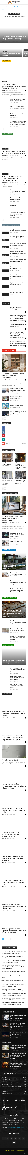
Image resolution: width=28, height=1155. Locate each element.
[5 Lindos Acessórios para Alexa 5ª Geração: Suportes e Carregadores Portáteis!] (5, 1034)
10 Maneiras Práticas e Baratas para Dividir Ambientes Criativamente (13, 376)
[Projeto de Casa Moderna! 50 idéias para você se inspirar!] (14, 561)
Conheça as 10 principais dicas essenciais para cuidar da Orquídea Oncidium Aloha (18, 317)
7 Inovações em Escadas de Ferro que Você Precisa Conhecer (17, 214)
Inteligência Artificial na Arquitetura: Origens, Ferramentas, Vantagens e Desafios (14, 86)
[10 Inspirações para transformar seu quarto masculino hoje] (14, 30)
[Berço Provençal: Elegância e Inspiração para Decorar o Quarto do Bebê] (14, 800)
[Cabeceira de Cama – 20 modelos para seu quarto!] (5, 630)
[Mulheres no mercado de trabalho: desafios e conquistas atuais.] (5, 269)
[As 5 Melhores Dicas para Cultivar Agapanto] (5, 309)
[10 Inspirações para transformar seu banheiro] (11, 50)
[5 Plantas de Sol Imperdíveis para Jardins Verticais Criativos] (5, 343)
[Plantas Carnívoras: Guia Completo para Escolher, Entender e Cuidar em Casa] (14, 776)
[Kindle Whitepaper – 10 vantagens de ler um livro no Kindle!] (5, 670)
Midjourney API (5, 1002)
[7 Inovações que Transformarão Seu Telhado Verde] (5, 191)
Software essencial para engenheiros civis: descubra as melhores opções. (18, 253)
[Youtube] (3, 10)
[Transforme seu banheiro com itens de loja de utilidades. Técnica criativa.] (5, 1047)
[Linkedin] (11, 1138)
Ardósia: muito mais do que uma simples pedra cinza (20, 482)
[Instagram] (6, 6)
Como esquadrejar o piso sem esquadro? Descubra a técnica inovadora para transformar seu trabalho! (12, 612)
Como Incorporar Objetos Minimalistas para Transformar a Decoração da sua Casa (13, 762)
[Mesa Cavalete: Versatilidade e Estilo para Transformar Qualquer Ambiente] (14, 703)
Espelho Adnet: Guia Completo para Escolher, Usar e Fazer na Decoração (12, 858)
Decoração (4, 51)
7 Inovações (13, 205)
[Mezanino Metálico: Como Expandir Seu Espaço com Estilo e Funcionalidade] (14, 896)
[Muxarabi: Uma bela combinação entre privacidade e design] (5, 582)
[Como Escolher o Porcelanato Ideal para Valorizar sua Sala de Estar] (14, 872)
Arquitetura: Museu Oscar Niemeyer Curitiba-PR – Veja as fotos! (14, 661)
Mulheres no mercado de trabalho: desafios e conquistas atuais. (16, 268)
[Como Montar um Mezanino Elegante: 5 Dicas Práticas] (7, 457)
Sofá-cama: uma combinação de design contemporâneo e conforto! (17, 638)
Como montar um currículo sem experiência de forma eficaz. (17, 292)
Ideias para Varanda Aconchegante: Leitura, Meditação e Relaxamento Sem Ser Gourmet (20, 465)
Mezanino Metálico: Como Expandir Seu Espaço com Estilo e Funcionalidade (14, 907)
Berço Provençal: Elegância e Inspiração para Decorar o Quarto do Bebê (13, 810)
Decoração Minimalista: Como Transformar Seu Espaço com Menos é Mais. (18, 574)
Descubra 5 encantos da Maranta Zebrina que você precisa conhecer (17, 334)
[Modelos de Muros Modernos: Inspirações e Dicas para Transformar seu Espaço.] (5, 590)
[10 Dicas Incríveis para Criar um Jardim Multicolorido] (5, 326)
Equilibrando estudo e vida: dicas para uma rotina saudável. (17, 284)
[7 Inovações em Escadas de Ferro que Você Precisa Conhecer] (5, 214)
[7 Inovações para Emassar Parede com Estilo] (5, 199)
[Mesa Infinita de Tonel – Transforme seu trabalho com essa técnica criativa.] (5, 1065)
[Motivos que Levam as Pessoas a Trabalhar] (5, 115)
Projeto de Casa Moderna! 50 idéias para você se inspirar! (14, 565)
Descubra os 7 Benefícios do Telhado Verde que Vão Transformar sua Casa (12, 178)
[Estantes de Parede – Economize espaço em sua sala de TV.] (5, 622)
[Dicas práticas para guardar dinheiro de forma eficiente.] (5, 238)
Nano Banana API (6, 998)
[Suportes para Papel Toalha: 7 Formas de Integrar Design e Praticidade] (7, 475)
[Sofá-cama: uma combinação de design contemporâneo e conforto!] (5, 638)
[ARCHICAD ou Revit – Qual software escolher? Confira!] (5, 543)
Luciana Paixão (5, 90)
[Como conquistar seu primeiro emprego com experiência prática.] (5, 245)
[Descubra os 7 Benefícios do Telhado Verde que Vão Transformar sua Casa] (14, 168)
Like (25, 428)
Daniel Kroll (4, 717)
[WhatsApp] (21, 6)
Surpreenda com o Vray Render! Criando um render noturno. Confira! (17, 535)
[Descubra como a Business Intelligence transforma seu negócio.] (5, 390)
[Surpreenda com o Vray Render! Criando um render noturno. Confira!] (5, 535)
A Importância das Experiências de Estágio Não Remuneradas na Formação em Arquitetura (18, 123)
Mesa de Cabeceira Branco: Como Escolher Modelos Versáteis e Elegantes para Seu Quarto (14, 738)
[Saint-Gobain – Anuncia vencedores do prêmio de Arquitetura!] (5, 686)
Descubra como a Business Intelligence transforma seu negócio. (17, 390)
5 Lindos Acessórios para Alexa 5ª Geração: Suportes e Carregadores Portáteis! (18, 1034)
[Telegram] (14, 6)
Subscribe (24, 443)
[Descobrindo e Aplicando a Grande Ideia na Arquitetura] (5, 108)
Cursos (3, 513)
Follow (24, 432)
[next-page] (5, 129)
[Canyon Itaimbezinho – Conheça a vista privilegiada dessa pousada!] (5, 678)
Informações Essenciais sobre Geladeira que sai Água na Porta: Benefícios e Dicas (18, 1017)
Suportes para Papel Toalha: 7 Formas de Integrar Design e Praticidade (7, 482)
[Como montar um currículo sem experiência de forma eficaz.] (5, 293)
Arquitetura (4, 81)
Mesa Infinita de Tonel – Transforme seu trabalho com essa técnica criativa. (18, 1065)
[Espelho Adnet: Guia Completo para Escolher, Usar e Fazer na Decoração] (14, 848)
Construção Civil (5, 148)
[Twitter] (17, 6)
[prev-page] (3, 129)
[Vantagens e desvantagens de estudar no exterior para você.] (5, 231)
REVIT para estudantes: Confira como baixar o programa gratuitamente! (13, 518)
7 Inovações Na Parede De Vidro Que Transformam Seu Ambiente (13, 152)
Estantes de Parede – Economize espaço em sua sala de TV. (18, 622)
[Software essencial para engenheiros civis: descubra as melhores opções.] (5, 253)
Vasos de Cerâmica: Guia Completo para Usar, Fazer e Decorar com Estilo (12, 834)
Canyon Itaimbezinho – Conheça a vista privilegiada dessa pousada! (17, 678)
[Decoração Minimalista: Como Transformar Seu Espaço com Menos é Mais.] (5, 574)
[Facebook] (3, 6)
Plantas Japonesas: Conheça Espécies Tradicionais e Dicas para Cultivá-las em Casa (14, 931)
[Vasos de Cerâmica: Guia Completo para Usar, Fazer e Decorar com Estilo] (14, 824)
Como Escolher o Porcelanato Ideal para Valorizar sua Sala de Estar (13, 882)
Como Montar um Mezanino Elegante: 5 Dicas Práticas (7, 464)
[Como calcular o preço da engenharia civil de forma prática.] (5, 277)
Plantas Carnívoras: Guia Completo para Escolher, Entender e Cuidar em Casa (14, 786)
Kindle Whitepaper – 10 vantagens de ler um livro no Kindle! (17, 670)
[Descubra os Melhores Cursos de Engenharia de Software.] (5, 413)
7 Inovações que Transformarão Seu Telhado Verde (17, 191)
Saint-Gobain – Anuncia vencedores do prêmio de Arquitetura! (16, 686)
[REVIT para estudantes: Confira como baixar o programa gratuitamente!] (14, 505)
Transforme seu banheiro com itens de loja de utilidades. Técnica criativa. (18, 1047)
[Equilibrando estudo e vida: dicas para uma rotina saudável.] (5, 285)
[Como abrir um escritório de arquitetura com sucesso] (5, 406)
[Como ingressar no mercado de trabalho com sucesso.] (5, 261)
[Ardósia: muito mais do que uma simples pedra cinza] (20, 475)
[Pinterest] (10, 6)
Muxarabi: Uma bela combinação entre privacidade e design (18, 582)
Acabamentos (17, 478)
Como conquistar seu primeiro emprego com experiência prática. (18, 245)
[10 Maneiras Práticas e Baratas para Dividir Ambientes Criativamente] (14, 363)
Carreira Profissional (4, 232)
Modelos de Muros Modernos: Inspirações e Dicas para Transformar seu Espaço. (18, 590)
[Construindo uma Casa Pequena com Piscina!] (5, 398)
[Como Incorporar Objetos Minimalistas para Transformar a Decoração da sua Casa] (14, 751)
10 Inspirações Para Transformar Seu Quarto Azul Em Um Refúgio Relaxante (13, 966)
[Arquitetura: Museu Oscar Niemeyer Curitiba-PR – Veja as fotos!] (14, 656)
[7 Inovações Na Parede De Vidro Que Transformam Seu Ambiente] (14, 143)
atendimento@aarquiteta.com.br (15, 1127)
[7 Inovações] (5, 207)
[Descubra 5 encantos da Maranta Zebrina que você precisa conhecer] (5, 334)
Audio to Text (5, 980)
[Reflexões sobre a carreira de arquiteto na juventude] (5, 101)
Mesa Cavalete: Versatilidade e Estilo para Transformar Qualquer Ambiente (13, 714)
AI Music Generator (6, 993)
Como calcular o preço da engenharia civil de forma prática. (16, 276)
